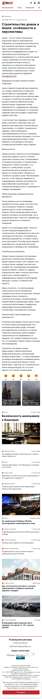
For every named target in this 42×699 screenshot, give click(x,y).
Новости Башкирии (10, 529)
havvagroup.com (9, 76)
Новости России (9, 583)
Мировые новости (9, 451)
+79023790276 (20, 643)
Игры (6, 412)
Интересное (7, 16)
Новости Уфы (8, 473)
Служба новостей (21, 20)
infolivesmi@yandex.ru (20, 646)
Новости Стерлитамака (11, 548)
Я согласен (21, 692)
